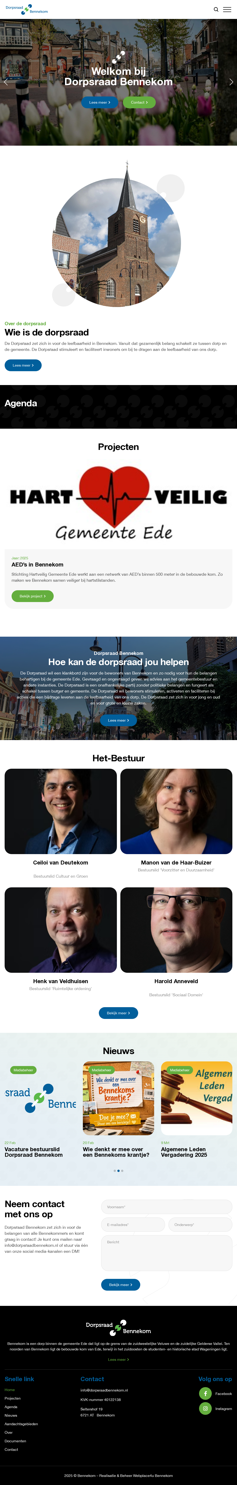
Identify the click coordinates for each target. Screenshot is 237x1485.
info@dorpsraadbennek (100, 1390)
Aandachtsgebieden (21, 1424)
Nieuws (11, 1415)
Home (10, 1390)
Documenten (15, 1441)
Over (8, 1432)
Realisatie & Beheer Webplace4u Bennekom (136, 1475)
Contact (11, 1449)
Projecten (13, 1398)
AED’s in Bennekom (37, 565)
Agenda (11, 1407)
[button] (227, 9)
